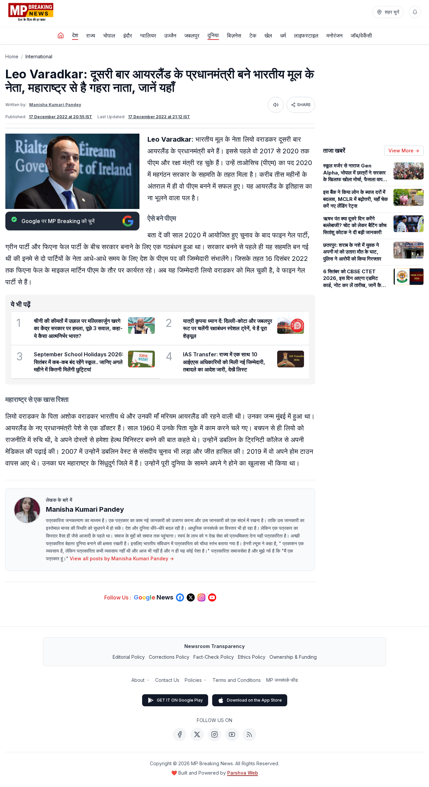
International (38, 56)
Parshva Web (242, 773)
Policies (193, 680)
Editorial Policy (129, 657)
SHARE (304, 104)
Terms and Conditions (236, 680)
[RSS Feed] (249, 734)
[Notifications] (415, 12)
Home (11, 56)
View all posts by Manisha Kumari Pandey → (122, 558)
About (137, 680)
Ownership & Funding (293, 657)
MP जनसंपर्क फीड (282, 680)
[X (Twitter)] (197, 734)
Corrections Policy (169, 657)
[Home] (60, 35)
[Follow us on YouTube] (212, 597)
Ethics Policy (251, 657)
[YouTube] (232, 734)
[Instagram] (214, 734)
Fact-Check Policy (213, 657)
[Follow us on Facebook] (180, 597)
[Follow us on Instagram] (201, 597)
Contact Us (167, 680)
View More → (403, 150)
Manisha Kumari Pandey (55, 104)
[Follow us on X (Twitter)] (191, 597)
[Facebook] (179, 734)
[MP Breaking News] (31, 12)
